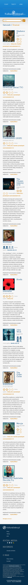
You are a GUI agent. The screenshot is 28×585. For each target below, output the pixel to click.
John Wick (19, 331)
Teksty (13, 4)
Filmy (6, 4)
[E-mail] (11, 542)
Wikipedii (9, 577)
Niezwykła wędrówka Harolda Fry (13, 479)
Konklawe (7, 242)
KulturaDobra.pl (14, 13)
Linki (21, 4)
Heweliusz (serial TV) (13, 87)
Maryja (20, 423)
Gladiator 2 (21, 32)
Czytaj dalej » (14, 70)
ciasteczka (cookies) (14, 565)
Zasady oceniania (11, 550)
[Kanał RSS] (13, 542)
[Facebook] (7, 542)
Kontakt (9, 561)
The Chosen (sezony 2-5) (20, 182)
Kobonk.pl (18, 581)
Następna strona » (7, 518)
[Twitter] (9, 542)
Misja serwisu (10, 558)
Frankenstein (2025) (12, 138)
